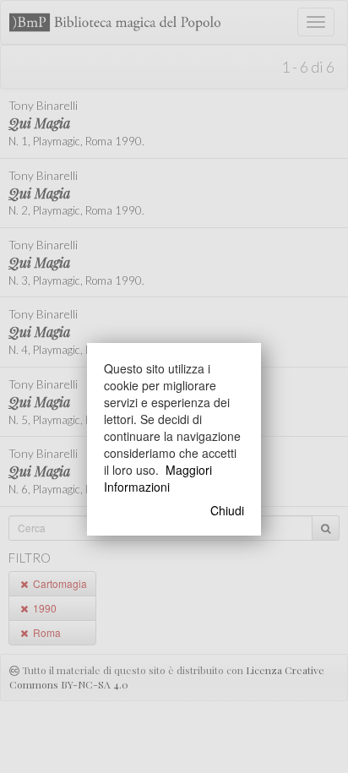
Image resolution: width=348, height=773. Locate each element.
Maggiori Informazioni (158, 478)
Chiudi (227, 510)
